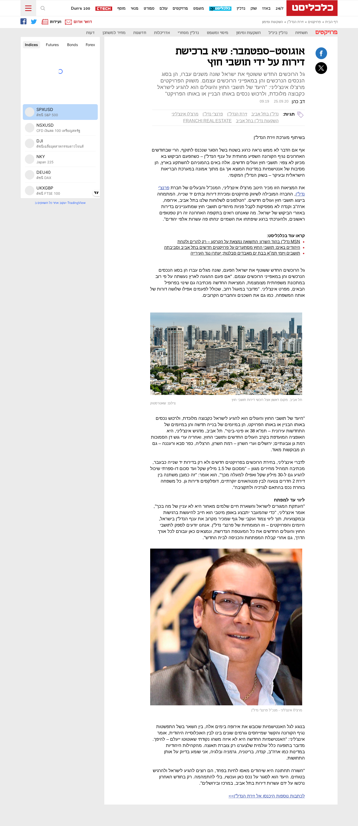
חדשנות (139, 32)
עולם (163, 8)
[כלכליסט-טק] (220, 8)
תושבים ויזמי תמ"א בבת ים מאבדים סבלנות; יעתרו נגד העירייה (245, 253)
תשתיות (301, 32)
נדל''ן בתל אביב (265, 114)
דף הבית (331, 22)
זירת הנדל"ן (295, 22)
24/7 (280, 8)
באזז (266, 8)
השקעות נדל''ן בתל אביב (257, 121)
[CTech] (104, 9)
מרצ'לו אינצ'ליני (185, 114)
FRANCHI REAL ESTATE (207, 121)
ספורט (149, 8)
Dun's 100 (80, 8)
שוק (254, 8)
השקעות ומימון (272, 22)
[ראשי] (312, 8)
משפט (198, 8)
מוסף (121, 8)
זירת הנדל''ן (237, 114)
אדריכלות (162, 32)
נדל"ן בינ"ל (278, 32)
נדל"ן (241, 8)
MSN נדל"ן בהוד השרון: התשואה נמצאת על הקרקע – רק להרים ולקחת (238, 241)
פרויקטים (180, 8)
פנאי (134, 8)
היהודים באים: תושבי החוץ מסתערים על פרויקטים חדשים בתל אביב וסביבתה (232, 247)
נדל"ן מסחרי (188, 32)
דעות (90, 32)
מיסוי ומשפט (217, 32)
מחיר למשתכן (114, 32)
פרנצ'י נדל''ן (213, 114)
